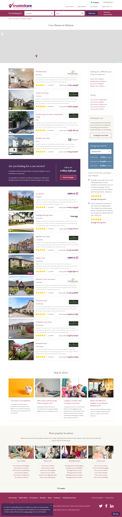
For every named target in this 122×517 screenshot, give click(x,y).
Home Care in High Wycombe (48, 475)
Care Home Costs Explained (20, 400)
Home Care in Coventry (48, 473)
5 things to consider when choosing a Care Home (73, 401)
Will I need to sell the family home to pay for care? (47, 401)
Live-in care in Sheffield (101, 477)
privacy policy (28, 512)
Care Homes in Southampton (21, 470)
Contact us (57, 498)
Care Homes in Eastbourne (21, 475)
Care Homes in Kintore (97, 109)
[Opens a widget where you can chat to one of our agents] (115, 514)
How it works (70, 6)
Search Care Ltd (61, 510)
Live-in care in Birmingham (101, 468)
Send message (68, 177)
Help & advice (23, 498)
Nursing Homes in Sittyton (98, 81)
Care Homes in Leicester (21, 468)
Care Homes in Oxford (21, 477)
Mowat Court (40, 258)
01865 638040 (68, 170)
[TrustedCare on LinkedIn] (111, 506)
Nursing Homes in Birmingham (74, 466)
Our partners (33, 498)
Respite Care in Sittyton (97, 86)
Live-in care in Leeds (101, 475)
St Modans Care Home (44, 322)
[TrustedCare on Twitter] (100, 506)
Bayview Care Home (43, 236)
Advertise (43, 498)
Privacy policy (109, 498)
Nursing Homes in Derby (74, 473)
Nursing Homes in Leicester (74, 475)
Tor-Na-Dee (40, 194)
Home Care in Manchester (48, 477)
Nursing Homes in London (74, 477)
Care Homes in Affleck (97, 102)
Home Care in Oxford (47, 466)
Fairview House (41, 71)
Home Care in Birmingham (48, 470)
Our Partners (94, 6)
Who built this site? (74, 510)
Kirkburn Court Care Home (45, 279)
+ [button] (2, 32)
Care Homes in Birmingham (21, 466)
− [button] (2, 34)
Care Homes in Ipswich (21, 473)
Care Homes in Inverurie (97, 107)
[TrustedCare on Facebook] (106, 506)
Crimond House (41, 300)
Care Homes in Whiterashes (98, 100)
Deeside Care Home (43, 138)
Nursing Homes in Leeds (74, 470)
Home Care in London (47, 468)
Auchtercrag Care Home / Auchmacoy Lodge (49, 115)
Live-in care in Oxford (100, 470)
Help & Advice (82, 6)
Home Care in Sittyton (97, 79)
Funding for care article (101, 135)
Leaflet (120, 62)
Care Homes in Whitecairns (98, 104)
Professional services (69, 498)
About (50, 498)
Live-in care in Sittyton (97, 84)
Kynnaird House (41, 343)
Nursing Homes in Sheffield (74, 468)
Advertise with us (107, 2)
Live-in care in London (101, 466)
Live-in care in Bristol (100, 473)
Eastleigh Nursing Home (44, 215)
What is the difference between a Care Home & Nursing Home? (98, 403)
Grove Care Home (42, 93)
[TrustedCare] (20, 5)
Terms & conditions (97, 498)
